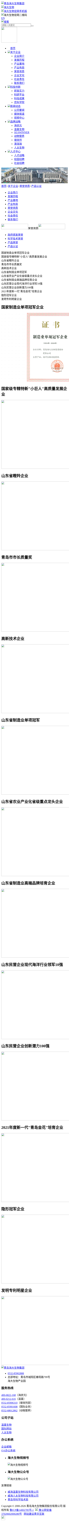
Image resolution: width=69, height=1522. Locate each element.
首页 (12, 48)
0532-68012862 (9, 1410)
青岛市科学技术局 (18, 1499)
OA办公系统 (8, 1450)
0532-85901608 (9, 1406)
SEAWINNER (21, 132)
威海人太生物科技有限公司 (23, 1495)
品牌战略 (15, 121)
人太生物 (19, 147)
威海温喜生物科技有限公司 (23, 1491)
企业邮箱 (6, 1446)
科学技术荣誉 (15, 238)
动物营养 (19, 136)
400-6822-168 (8, 1395)
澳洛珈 (18, 143)
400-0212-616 (8, 1399)
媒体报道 (19, 114)
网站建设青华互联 (34, 1514)
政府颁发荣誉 (15, 234)
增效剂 (18, 140)
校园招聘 (19, 159)
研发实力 (19, 90)
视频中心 (19, 117)
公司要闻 (19, 110)
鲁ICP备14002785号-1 (22, 1510)
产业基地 (19, 63)
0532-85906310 (9, 1402)
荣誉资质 (19, 71)
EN (3, 18)
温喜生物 (19, 129)
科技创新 (15, 87)
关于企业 (15, 52)
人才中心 (15, 151)
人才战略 (19, 155)
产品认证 (36, 186)
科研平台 (19, 94)
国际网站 (6, 1428)
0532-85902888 (16, 1373)
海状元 (18, 125)
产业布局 (19, 67)
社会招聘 (19, 163)
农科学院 (19, 102)
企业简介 (19, 56)
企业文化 (19, 75)
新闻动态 (15, 106)
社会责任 (19, 79)
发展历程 (19, 60)
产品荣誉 (13, 242)
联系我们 (19, 83)
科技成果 (19, 98)
